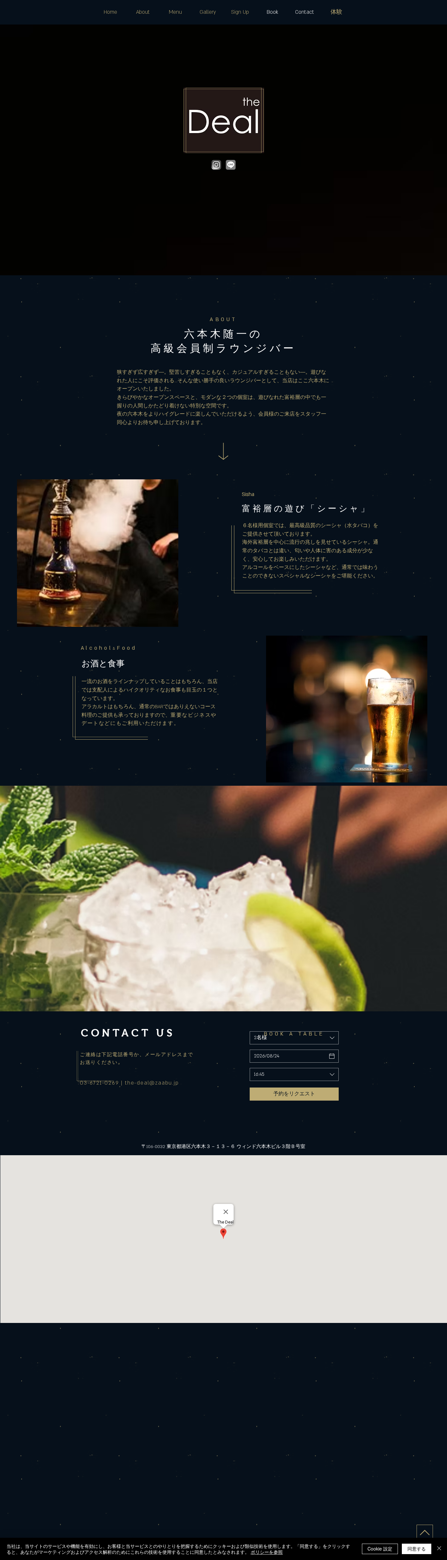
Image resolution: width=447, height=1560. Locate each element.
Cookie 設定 (379, 1548)
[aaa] (216, 165)
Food (127, 648)
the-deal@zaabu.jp (152, 1083)
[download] (231, 165)
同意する (416, 1548)
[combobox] (294, 1074)
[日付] (332, 1056)
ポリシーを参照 (267, 1552)
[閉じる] (439, 1549)
